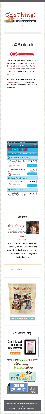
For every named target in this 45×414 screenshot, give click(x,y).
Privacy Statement (31, 408)
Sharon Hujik (34, 403)
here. (12, 74)
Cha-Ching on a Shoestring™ (22, 17)
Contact (22, 240)
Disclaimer (12, 408)
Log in (22, 406)
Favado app (10, 82)
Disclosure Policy (20, 408)
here (20, 82)
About (22, 236)
